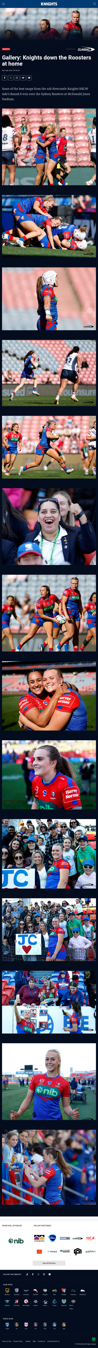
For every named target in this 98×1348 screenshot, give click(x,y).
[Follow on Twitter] (38, 1274)
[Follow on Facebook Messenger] (50, 1274)
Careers (28, 1341)
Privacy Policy (17, 1341)
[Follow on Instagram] (44, 1274)
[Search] (94, 4)
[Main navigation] (3, 4)
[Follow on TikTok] (27, 1274)
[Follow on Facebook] (33, 1274)
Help (34, 1341)
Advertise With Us (53, 1341)
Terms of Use (6, 1341)
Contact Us (41, 1341)
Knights (6, 49)
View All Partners (49, 1263)
